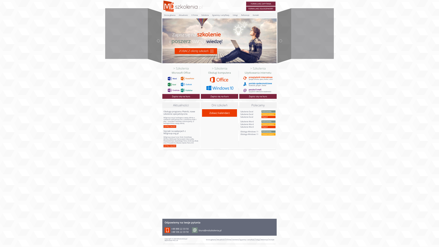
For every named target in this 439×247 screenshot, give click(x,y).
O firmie (194, 15)
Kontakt (256, 15)
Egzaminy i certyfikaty (220, 15)
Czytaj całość (170, 126)
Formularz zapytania (261, 4)
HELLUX (175, 240)
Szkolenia (205, 15)
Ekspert (265, 117)
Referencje (245, 15)
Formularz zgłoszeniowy (260, 8)
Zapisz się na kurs (258, 96)
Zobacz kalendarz (219, 113)
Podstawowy (266, 111)
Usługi (235, 15)
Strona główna (169, 15)
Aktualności (183, 15)
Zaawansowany (268, 114)
